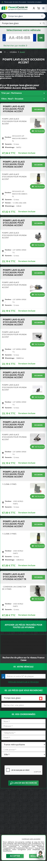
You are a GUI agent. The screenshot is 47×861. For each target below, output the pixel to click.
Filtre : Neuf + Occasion (23, 98)
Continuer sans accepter (31, 839)
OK (40, 37)
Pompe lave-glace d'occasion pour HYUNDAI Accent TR (14, 576)
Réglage (34, 856)
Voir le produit (40, 131)
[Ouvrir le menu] (43, 8)
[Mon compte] (34, 8)
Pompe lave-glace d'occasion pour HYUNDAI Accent (14, 109)
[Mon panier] (38, 8)
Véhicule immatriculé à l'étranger (23, 682)
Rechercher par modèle (15, 45)
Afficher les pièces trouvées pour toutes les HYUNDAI (23, 626)
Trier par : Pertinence (23, 93)
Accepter (15, 856)
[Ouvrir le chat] (40, 855)
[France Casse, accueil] (15, 8)
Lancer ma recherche (25, 783)
